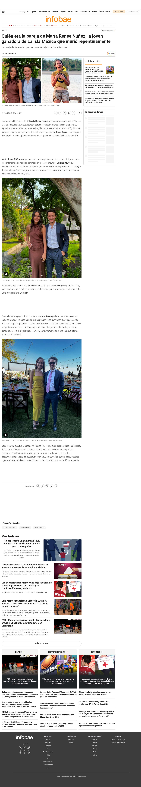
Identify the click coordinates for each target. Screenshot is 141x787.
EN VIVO (50, 26)
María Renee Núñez (9, 528)
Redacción (71, 739)
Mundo (94, 12)
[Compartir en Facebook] (60, 113)
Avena (109, 26)
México (70, 12)
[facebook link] (20, 747)
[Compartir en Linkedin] (69, 113)
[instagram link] (28, 747)
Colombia (55, 12)
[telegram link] (24, 752)
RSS (48, 767)
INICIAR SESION (133, 11)
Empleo (71, 742)
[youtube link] (20, 752)
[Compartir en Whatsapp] (56, 113)
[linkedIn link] (28, 752)
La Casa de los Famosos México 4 (27, 26)
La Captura (96, 26)
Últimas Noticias (104, 12)
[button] (4, 12)
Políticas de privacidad (118, 742)
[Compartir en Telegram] (73, 113)
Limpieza (103, 26)
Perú (76, 12)
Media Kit (94, 755)
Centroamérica (85, 12)
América (47, 739)
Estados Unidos (44, 12)
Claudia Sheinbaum (86, 26)
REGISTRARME (119, 11)
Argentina (34, 12)
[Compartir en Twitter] (64, 113)
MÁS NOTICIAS (41, 643)
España (63, 12)
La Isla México (25, 528)
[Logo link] (58, 19)
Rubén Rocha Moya (73, 26)
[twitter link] (24, 747)
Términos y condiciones (118, 739)
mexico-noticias (39, 528)
